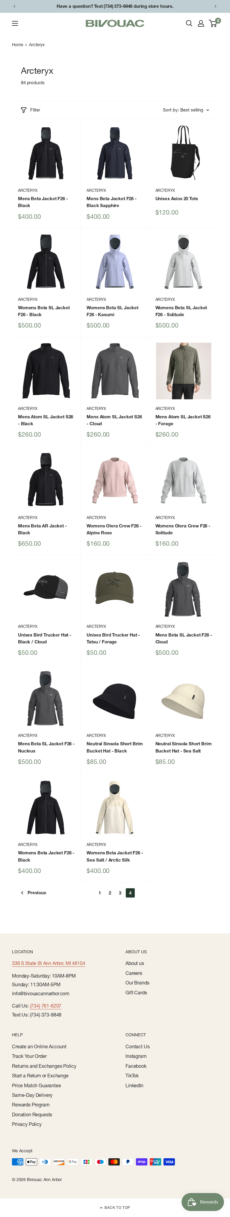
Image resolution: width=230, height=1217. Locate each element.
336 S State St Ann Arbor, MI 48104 (48, 963)
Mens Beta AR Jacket (42, 529)
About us (134, 963)
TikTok (132, 1076)
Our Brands (137, 983)
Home (17, 44)
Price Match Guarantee (36, 1085)
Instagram (136, 1056)
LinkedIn (134, 1085)
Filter (35, 110)
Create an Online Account (39, 1046)
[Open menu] (15, 23)
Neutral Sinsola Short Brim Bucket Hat (115, 747)
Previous (37, 892)
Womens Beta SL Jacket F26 (44, 311)
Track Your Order (29, 1056)
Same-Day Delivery (32, 1095)
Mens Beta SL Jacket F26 (183, 638)
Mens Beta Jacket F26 (43, 202)
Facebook (135, 1066)
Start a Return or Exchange (40, 1076)
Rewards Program (31, 1105)
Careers (133, 973)
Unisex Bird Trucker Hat (44, 638)
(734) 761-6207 (46, 1006)
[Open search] (189, 23)
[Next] (215, 6)
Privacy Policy (27, 1124)
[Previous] (14, 6)
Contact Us (137, 1046)
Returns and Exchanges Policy (44, 1066)
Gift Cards (136, 993)
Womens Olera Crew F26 (114, 529)
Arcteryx (37, 44)
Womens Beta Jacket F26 (46, 856)
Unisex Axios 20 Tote (176, 198)
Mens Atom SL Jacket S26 (45, 420)
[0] (213, 23)
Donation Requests (32, 1115)
